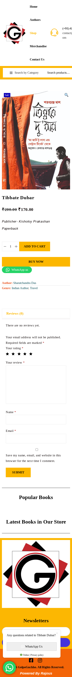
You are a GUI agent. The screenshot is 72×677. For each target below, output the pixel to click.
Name (11, 412)
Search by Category (27, 72)
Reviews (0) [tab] (14, 313)
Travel (34, 288)
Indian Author (20, 288)
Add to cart (35, 246)
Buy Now (36, 261)
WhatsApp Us (33, 646)
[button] (66, 95)
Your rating (14, 348)
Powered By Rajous (36, 673)
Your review (15, 362)
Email (11, 430)
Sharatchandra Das (24, 283)
